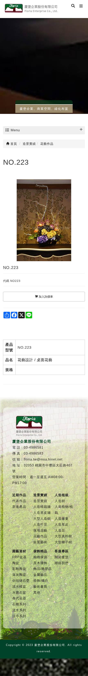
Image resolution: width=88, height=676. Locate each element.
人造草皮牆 (42, 512)
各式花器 (19, 598)
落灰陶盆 (19, 574)
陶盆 (15, 563)
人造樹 (60, 501)
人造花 (60, 530)
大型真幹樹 (63, 536)
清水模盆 (19, 586)
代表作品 (19, 501)
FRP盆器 (19, 557)
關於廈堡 (62, 557)
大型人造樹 (42, 518)
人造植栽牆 (42, 506)
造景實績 (40, 501)
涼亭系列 (19, 616)
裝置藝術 (40, 542)
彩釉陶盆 (19, 569)
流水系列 (19, 610)
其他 (36, 592)
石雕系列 (19, 604)
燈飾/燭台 (40, 580)
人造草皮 (62, 524)
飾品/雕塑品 (42, 569)
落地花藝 (40, 530)
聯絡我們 (62, 563)
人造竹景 (40, 524)
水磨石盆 (19, 592)
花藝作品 (40, 536)
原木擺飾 (40, 563)
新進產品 (19, 506)
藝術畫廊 (40, 586)
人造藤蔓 (62, 518)
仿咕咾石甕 (21, 580)
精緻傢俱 (40, 557)
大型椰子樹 (63, 542)
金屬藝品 (40, 574)
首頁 (13, 143)
